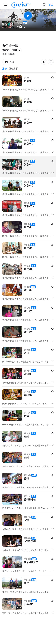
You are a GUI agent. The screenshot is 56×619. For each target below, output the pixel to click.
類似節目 (13, 68)
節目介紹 (9, 62)
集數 (4, 68)
